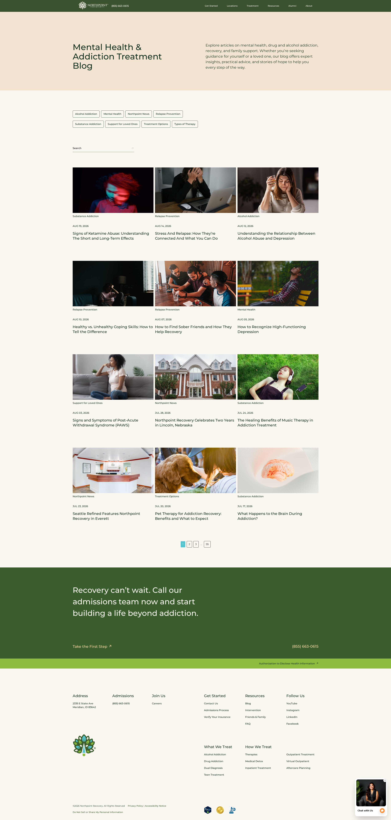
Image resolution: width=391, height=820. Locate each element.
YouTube (291, 703)
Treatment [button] (253, 5)
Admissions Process (216, 710)
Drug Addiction (213, 761)
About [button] (309, 5)
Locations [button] (232, 5)
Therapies (251, 754)
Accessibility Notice (155, 805)
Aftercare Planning (298, 768)
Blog (248, 703)
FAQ (247, 723)
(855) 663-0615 (120, 5)
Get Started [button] (211, 5)
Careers (157, 703)
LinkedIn (291, 717)
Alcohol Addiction (215, 754)
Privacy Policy (135, 805)
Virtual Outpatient (297, 761)
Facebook (292, 723)
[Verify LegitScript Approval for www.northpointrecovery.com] (208, 810)
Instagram (292, 710)
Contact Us (211, 703)
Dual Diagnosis (213, 768)
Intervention (253, 710)
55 (207, 544)
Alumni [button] (292, 5)
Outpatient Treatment (300, 754)
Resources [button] (273, 5)
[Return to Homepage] (93, 5)
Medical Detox (254, 761)
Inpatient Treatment (258, 768)
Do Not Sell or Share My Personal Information (98, 812)
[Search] (132, 148)
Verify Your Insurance (217, 717)
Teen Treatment (214, 774)
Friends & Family (255, 717)
